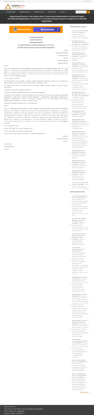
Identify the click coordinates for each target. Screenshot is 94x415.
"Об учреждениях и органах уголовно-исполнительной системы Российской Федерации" (80, 34)
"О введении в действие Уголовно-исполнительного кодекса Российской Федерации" (79, 175)
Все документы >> (85, 392)
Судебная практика (24, 12)
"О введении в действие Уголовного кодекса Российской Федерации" (79, 164)
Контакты (87, 1)
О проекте (62, 12)
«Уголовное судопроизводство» (35, 409)
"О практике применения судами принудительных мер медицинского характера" (79, 239)
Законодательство (39, 12)
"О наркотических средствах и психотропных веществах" (79, 154)
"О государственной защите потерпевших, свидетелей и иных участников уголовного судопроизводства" (80, 67)
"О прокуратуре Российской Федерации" (79, 113)
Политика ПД (20, 413)
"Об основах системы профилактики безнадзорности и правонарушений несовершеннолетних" (80, 124)
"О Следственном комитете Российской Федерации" (79, 56)
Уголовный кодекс (11, 12)
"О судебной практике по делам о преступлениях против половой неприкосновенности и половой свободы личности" (80, 224)
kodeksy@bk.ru (20, 411)
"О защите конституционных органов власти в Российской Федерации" (80, 185)
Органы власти (52, 12)
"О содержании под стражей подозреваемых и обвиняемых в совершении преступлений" (80, 45)
